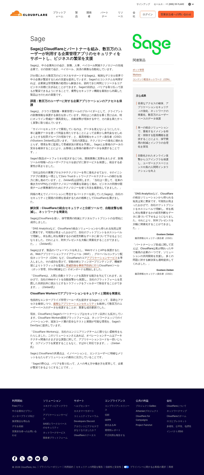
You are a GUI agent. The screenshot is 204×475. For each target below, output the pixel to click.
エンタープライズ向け (23, 416)
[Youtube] (37, 458)
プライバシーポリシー (50, 467)
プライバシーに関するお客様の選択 (148, 467)
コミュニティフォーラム (86, 416)
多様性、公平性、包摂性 (179, 426)
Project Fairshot (144, 425)
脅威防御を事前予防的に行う (82, 265)
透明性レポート (112, 430)
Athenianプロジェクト (147, 411)
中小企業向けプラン (22, 411)
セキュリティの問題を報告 (89, 467)
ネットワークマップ (177, 411)
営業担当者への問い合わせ (176, 14)
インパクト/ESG (175, 431)
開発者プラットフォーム (55, 437)
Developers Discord (84, 421)
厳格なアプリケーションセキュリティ (75, 303)
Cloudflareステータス (85, 435)
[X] (22, 458)
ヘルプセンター (82, 405)
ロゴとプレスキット (177, 421)
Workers (137, 74)
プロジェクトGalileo (146, 405)
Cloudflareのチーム (176, 416)
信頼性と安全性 (113, 467)
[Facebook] (14, 458)
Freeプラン (17, 405)
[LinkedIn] (30, 458)
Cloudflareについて (176, 405)
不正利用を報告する (115, 435)
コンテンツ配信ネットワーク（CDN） (152, 79)
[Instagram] (45, 458)
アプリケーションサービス (102, 257)
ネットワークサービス (54, 432)
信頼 (107, 414)
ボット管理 (138, 69)
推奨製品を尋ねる (21, 421)
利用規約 (68, 467)
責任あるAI (110, 425)
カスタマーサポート (84, 411)
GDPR (108, 419)
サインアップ (143, 4)
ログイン (148, 14)
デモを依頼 (17, 426)
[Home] (29, 14)
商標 (171, 467)
